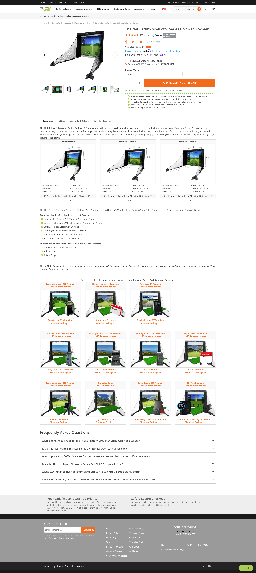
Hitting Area (103, 9)
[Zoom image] (79, 55)
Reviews (43, 2)
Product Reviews (114, 546)
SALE (164, 9)
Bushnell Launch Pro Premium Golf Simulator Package (60, 334)
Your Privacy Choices (116, 555)
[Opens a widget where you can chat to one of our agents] (246, 568)
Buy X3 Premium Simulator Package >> (195, 371)
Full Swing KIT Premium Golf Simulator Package (150, 285)
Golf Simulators (63, 9)
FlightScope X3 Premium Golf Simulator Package (195, 334)
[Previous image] (44, 55)
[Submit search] (199, 9)
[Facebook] (198, 566)
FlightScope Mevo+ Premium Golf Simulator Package (105, 285)
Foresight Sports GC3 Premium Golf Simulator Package (150, 334)
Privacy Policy (136, 528)
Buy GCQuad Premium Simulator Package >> (105, 371)
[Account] (206, 9)
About (67, 2)
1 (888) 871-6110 (209, 2)
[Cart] (213, 9)
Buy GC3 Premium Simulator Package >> (150, 371)
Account (84, 2)
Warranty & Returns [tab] (79, 121)
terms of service (178, 90)
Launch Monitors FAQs (172, 549)
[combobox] (185, 9)
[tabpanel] (128, 305)
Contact (75, 2)
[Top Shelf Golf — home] (45, 9)
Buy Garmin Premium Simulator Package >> (60, 421)
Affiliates (133, 551)
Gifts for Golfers (114, 551)
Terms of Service (137, 533)
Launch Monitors (84, 9)
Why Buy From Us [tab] (102, 121)
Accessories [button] (140, 9)
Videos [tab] (61, 121)
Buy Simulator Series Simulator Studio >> (105, 421)
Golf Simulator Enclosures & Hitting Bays (66, 23)
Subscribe (88, 529)
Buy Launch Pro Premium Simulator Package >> (60, 371)
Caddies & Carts (122, 9)
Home (42, 23)
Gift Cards (134, 546)
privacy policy (163, 90)
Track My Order (137, 542)
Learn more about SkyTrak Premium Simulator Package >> (195, 421)
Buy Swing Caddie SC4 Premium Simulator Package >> (150, 421)
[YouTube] (209, 566)
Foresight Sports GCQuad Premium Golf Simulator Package (105, 334)
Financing (52, 2)
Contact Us (134, 537)
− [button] (129, 83)
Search (109, 542)
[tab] (45, 89)
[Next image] (115, 55)
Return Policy (112, 533)
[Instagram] (203, 566)
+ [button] (139, 83)
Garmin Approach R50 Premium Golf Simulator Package (60, 285)
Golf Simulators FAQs (197, 545)
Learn (153, 9)
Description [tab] (48, 121)
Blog (60, 2)
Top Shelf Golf (59, 566)
